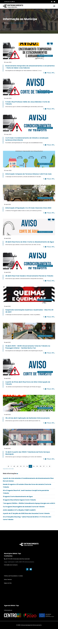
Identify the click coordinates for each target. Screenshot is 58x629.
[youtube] (31, 569)
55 (37, 466)
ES (14, 1)
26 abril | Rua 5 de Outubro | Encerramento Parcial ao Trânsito (29, 276)
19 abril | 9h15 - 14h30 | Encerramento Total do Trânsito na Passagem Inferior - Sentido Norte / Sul (27, 347)
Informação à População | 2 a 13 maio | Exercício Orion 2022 (28, 208)
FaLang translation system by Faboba (8, 468)
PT (12, 1)
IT (9, 1)
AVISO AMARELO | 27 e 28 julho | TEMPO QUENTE (19, 510)
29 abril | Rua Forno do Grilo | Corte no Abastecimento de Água (29, 242)
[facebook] (27, 569)
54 (34, 466)
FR (6, 1)
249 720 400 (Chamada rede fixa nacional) (17, 559)
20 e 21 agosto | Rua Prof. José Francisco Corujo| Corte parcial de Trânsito (26, 491)
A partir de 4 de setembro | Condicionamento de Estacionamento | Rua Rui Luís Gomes (28, 479)
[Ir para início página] (8, 466)
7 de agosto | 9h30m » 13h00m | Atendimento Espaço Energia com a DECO (29, 503)
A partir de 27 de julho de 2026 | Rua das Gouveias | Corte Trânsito (26, 513)
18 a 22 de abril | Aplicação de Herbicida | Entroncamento (27, 418)
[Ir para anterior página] (11, 466)
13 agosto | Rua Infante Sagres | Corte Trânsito (19, 500)
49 (17, 466)
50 (21, 466)
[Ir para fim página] (49, 466)
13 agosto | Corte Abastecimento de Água (18, 496)
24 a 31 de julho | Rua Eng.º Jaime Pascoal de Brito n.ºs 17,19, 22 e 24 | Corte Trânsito (27, 518)
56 (40, 466)
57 (44, 466)
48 (14, 466)
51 (24, 466)
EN (5, 1)
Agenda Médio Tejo (11, 605)
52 (27, 466)
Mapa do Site (8, 583)
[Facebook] (51, 1)
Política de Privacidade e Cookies (13, 576)
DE (8, 1)
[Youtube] (54, 1)
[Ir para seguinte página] (46, 466)
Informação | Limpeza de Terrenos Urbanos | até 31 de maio (28, 174)
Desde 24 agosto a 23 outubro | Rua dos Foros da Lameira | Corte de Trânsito (27, 485)
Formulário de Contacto (11, 565)
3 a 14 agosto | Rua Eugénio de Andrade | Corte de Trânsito (24, 507)
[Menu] (54, 6)
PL (10, 1)
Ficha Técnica (8, 579)
